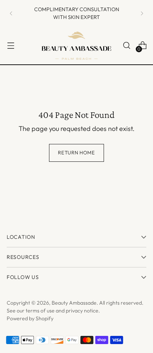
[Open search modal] (126, 45)
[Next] (142, 13)
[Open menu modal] (10, 45)
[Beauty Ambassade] (76, 45)
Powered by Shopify (30, 318)
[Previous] (11, 13)
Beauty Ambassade (74, 302)
